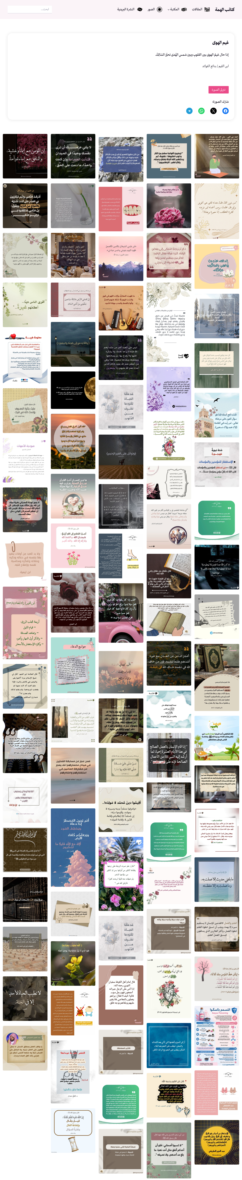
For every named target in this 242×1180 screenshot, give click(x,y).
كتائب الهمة (224, 9)
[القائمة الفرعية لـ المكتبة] (169, 9)
